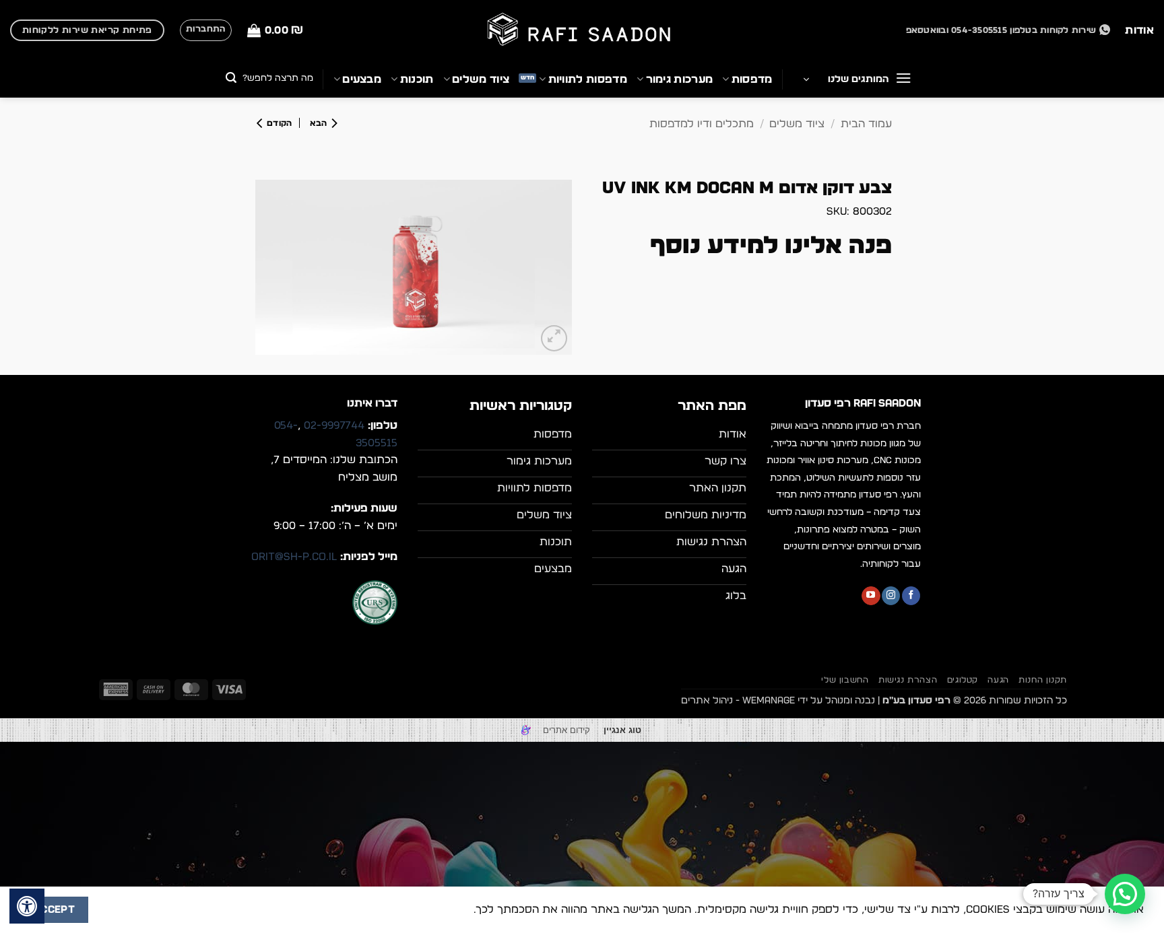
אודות (1139, 30)
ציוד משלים (480, 79)
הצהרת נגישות (907, 680)
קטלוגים (962, 680)
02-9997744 (334, 425)
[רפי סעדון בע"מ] (582, 31)
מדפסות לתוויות (587, 79)
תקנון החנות (1043, 680)
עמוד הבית (866, 123)
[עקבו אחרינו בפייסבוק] (911, 595)
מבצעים (361, 79)
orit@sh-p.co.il (294, 556)
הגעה (998, 680)
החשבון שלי (844, 680)
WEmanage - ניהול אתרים (738, 700)
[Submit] (231, 79)
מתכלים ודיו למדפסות (701, 123)
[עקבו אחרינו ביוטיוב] (871, 595)
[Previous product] (278, 123)
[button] (275, 30)
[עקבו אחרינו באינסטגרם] (891, 595)
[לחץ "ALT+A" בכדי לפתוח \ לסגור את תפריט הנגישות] (26, 906)
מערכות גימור (679, 79)
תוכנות (416, 79)
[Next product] (320, 123)
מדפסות (752, 79)
